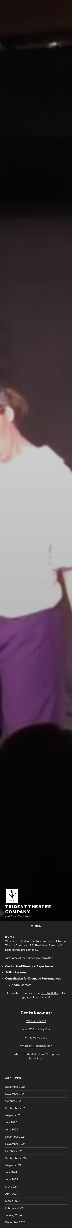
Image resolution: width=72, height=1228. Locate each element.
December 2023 (15, 1222)
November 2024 (15, 1143)
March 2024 (12, 1201)
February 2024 (14, 1208)
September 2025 (16, 1108)
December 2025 (15, 1086)
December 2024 (15, 1136)
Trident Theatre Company (28, 909)
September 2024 (16, 1158)
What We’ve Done (36, 1037)
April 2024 (11, 1193)
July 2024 (11, 1172)
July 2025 (11, 1122)
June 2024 (11, 1179)
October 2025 (14, 1101)
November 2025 (15, 1094)
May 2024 (11, 1186)
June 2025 (11, 1129)
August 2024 (13, 1165)
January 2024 (13, 1215)
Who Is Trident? (36, 1021)
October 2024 (14, 1151)
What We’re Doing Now (36, 1029)
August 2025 (13, 1115)
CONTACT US (49, 993)
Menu (38, 925)
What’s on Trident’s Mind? (36, 1045)
